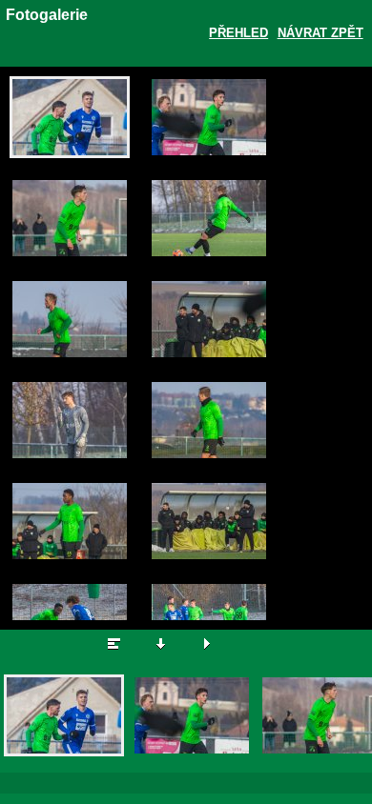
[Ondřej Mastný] (70, 420)
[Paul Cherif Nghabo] (70, 521)
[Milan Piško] (209, 218)
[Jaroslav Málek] (70, 117)
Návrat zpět (320, 33)
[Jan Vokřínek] (70, 319)
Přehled (238, 33)
